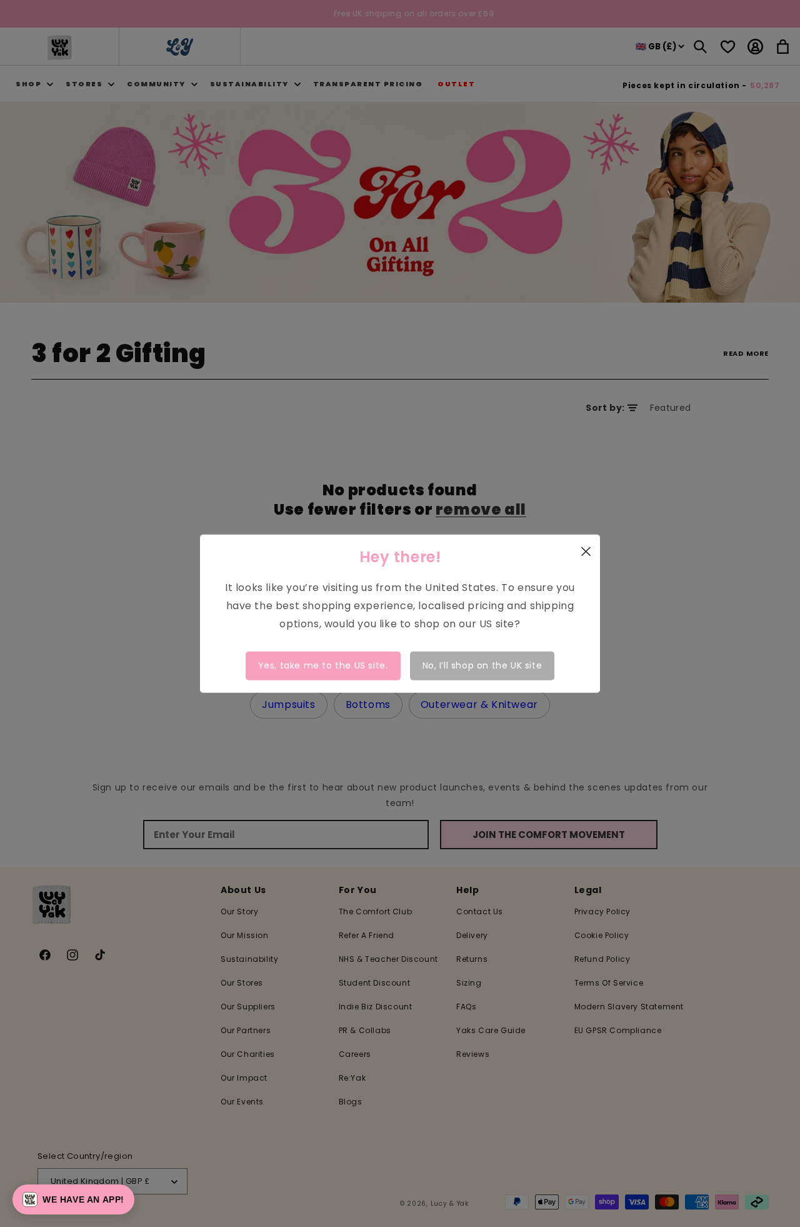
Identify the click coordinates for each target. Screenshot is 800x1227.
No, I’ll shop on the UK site (482, 665)
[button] (73, 1199)
